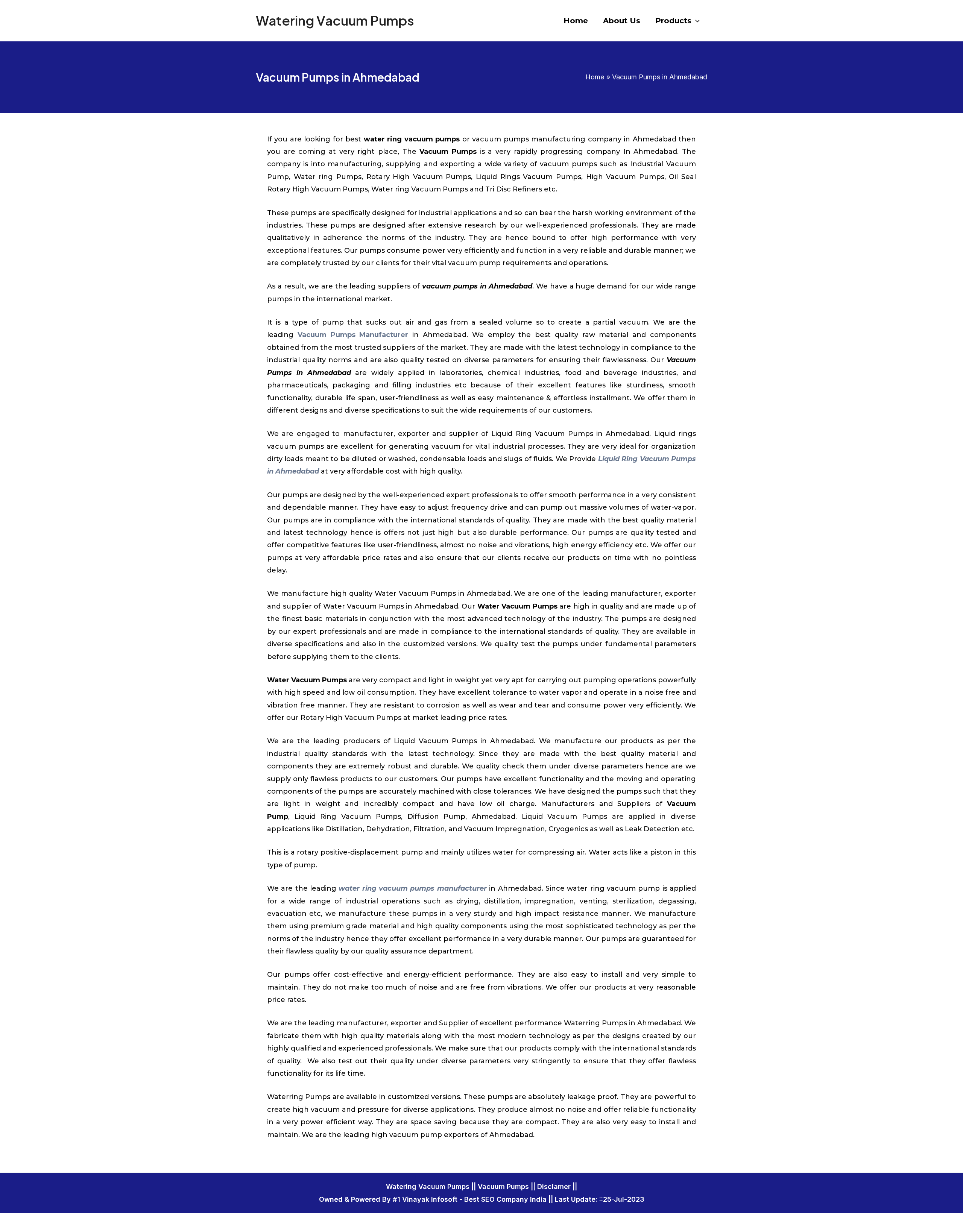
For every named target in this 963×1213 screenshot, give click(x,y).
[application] (695, 20)
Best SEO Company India (505, 1199)
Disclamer (554, 1186)
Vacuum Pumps (503, 1186)
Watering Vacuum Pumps (335, 20)
